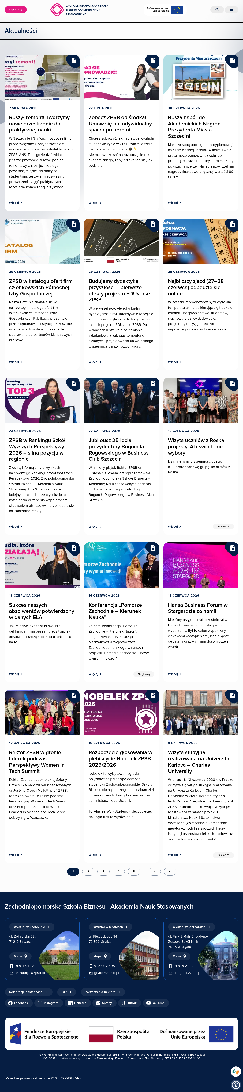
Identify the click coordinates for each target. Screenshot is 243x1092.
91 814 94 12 (24, 966)
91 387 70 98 (104, 966)
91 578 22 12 (183, 966)
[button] (236, 1085)
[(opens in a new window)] (236, 1071)
